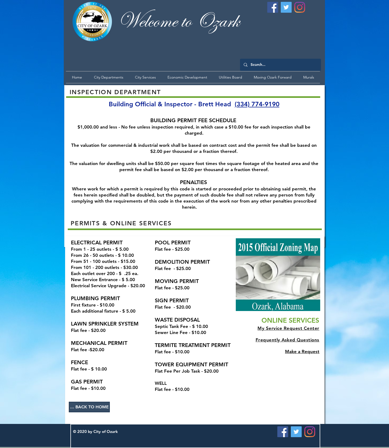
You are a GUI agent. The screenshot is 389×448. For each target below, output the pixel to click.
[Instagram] (299, 7)
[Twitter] (286, 7)
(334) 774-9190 (257, 104)
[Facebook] (272, 7)
